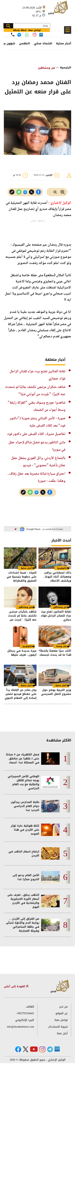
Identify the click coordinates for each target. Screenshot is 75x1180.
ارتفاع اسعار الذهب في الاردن (23, 854)
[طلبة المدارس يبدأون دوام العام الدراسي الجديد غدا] (50, 806)
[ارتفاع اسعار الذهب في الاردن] (50, 853)
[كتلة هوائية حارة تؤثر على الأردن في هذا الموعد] (50, 830)
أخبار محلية (63, 43)
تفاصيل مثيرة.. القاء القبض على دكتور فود (36, 434)
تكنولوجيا (62, 568)
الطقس (24, 43)
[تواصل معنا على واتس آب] (27, 35)
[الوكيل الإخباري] (58, 9)
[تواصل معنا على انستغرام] (34, 34)
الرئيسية (65, 67)
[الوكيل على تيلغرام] (50, 1049)
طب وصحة (61, 646)
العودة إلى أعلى (15, 986)
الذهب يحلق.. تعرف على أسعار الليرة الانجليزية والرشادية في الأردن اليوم (23, 901)
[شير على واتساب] (18, 192)
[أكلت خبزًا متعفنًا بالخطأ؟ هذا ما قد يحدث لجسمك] (54, 636)
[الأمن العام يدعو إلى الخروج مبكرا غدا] (50, 877)
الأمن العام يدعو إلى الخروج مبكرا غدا (25, 877)
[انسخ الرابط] (11, 192)
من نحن (63, 1006)
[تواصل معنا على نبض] (41, 34)
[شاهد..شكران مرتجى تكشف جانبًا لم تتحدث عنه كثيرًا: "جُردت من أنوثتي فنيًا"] (20, 597)
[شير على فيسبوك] (38, 192)
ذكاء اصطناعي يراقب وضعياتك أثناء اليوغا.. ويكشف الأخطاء (57, 577)
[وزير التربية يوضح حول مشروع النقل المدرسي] (54, 675)
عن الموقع (62, 1013)
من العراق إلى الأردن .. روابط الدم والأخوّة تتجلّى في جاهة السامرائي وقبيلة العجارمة (22, 925)
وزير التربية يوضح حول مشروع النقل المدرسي (56, 692)
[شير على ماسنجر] (25, 192)
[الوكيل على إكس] (25, 1049)
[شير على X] (31, 192)
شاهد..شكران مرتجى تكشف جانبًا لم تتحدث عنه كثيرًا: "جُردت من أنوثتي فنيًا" (22, 616)
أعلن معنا (62, 1033)
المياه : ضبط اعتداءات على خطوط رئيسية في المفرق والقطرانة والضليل (22, 577)
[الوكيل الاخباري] (60, 986)
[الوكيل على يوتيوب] (34, 1049)
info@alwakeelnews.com (20, 1026)
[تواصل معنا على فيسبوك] (19, 35)
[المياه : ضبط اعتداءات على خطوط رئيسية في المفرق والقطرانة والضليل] (20, 558)
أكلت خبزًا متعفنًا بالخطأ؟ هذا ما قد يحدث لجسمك (55, 653)
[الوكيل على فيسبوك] (18, 1049)
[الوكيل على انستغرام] (42, 1049)
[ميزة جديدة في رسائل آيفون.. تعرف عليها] (20, 636)
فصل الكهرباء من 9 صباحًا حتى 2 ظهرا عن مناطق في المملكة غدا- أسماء (22, 759)
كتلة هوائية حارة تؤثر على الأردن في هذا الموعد (25, 830)
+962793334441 (25, 1013)
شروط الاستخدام (58, 1026)
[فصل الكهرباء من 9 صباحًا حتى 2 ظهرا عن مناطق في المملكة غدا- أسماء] (50, 758)
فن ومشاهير (46, 67)
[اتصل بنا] (12, 34)
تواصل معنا (61, 1020)
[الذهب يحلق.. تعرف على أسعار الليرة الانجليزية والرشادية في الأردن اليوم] (50, 901)
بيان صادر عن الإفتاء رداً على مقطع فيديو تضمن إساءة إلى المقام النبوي (21, 694)
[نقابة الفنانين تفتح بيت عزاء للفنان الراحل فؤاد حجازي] (54, 597)
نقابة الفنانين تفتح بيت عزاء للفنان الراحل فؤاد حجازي (56, 616)
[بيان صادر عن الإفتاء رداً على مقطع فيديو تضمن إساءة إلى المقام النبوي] (20, 675)
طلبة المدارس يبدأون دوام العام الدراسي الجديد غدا (25, 806)
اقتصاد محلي (43, 43)
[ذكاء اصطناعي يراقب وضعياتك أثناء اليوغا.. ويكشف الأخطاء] (54, 558)
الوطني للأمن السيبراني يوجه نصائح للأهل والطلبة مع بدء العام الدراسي (23, 782)
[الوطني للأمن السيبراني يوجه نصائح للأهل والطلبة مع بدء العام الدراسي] (50, 782)
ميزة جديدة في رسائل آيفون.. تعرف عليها (22, 653)
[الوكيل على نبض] (57, 1049)
